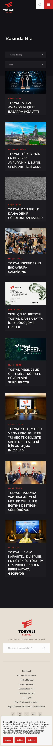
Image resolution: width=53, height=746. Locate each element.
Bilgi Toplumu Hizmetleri (26, 702)
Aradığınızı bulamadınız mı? (26, 639)
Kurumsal (26, 671)
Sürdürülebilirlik (26, 689)
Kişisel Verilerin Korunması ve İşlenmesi (26, 706)
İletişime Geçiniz (26, 693)
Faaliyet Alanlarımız (26, 675)
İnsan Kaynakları (26, 684)
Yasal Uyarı (26, 698)
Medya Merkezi (26, 680)
